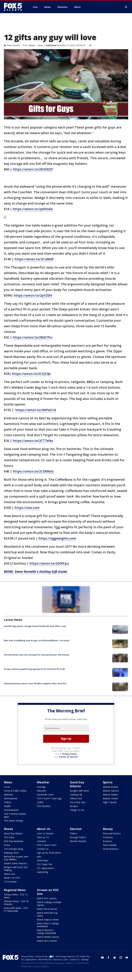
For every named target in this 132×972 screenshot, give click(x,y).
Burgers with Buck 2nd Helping (15, 869)
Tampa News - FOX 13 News (16, 896)
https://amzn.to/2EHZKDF (33, 169)
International (10, 798)
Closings (41, 786)
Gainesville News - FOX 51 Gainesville (16, 909)
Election (76, 829)
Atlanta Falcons (111, 790)
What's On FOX (12, 877)
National (8, 794)
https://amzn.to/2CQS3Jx (31, 373)
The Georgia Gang (13, 848)
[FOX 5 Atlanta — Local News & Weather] (14, 7)
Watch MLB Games (47, 908)
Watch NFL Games (47, 898)
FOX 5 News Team (47, 845)
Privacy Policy (69, 753)
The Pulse (9, 837)
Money (108, 829)
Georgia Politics (78, 837)
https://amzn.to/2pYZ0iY (33, 295)
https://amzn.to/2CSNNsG (33, 471)
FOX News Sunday (13, 820)
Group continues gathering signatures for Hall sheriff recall (34, 669)
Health (7, 806)
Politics (7, 802)
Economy (108, 837)
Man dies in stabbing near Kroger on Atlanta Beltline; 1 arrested (36, 640)
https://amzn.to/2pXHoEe (33, 209)
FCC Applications (45, 868)
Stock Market (110, 845)
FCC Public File (44, 864)
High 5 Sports (110, 802)
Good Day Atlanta (77, 784)
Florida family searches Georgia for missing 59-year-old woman (36, 654)
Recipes (74, 806)
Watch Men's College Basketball (48, 925)
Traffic (40, 802)
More (77, 7)
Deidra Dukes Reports (15, 863)
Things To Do (77, 809)
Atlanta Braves (110, 786)
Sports (107, 782)
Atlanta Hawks (110, 794)
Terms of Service (68, 756)
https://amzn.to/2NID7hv (32, 337)
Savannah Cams (45, 794)
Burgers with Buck (79, 790)
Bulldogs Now (11, 852)
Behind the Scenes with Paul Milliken (16, 858)
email (126, 957)
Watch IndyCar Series (48, 919)
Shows (8, 829)
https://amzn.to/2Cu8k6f (34, 259)
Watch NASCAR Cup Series (47, 914)
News (40, 45)
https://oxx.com (26, 507)
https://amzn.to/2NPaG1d (35, 410)
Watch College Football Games (49, 904)
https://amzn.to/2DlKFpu (49, 563)
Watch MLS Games (47, 940)
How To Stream (45, 833)
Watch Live (9, 873)
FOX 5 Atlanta (29, 45)
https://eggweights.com (57, 538)
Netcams (41, 790)
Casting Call (76, 794)
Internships (42, 860)
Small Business (110, 848)
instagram (120, 957)
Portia (7, 845)
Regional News (14, 890)
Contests (41, 841)
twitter (114, 957)
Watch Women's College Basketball (46, 932)
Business (107, 841)
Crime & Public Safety (15, 790)
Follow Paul (76, 798)
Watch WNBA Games (48, 936)
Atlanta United (110, 798)
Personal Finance (112, 833)
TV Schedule (10, 881)
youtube (102, 957)
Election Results (78, 841)
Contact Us (42, 848)
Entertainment (11, 809)
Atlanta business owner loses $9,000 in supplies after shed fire (35, 683)
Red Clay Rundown (13, 841)
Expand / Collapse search (126, 7)
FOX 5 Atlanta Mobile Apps (15, 815)
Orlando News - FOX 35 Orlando (16, 903)
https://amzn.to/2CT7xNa (33, 440)
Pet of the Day (77, 802)
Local (6, 786)
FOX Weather (44, 806)
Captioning (42, 872)
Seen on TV (43, 837)
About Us (43, 829)
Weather (43, 782)
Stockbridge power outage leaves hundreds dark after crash (35, 626)
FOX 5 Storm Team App (49, 798)
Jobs (39, 856)
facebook (108, 957)
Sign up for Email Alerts (49, 852)
